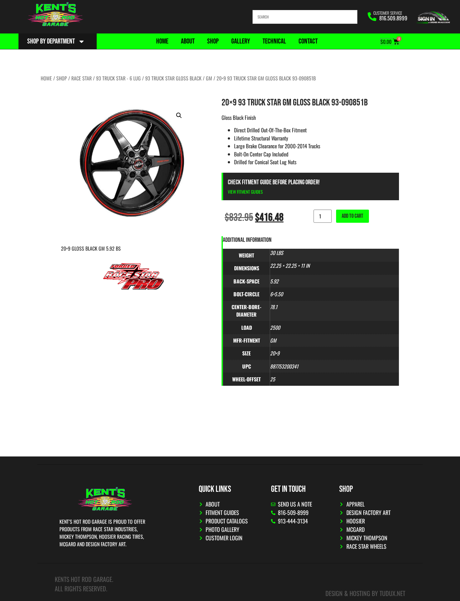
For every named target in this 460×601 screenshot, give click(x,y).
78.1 (273, 307)
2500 (275, 327)
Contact (308, 41)
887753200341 (284, 366)
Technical (274, 41)
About (188, 41)
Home (162, 41)
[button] (179, 115)
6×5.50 (276, 294)
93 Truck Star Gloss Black (173, 78)
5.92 (274, 281)
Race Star (81, 78)
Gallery (240, 41)
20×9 (274, 353)
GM (209, 78)
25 (272, 379)
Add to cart (352, 216)
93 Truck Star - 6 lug (118, 78)
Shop (213, 41)
